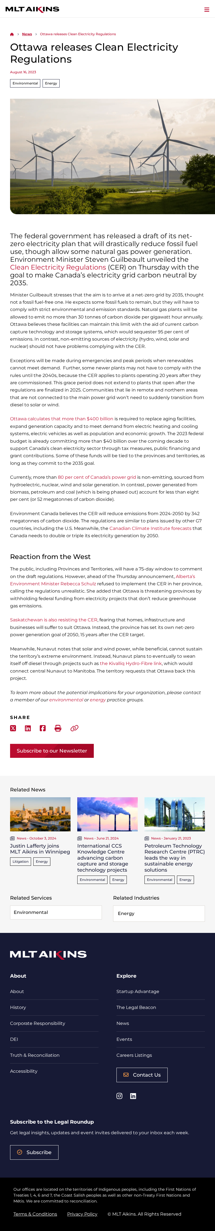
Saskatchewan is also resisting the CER (53, 619)
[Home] (12, 34)
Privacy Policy (82, 1214)
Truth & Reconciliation (35, 1055)
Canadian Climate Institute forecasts (150, 528)
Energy (51, 83)
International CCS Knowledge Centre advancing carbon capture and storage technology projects (102, 858)
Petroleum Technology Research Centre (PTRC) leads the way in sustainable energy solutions (174, 858)
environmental (66, 699)
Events (124, 1039)
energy (98, 699)
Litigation (21, 861)
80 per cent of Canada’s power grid (97, 477)
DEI (14, 1039)
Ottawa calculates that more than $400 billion (61, 418)
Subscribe (39, 1152)
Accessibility (24, 1071)
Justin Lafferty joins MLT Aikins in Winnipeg (40, 849)
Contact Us (147, 1075)
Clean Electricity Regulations (58, 267)
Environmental (25, 83)
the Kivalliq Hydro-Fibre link (131, 663)
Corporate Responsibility (37, 1023)
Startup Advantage (137, 991)
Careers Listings (134, 1055)
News (27, 34)
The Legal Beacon (136, 1007)
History (18, 1007)
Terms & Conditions (35, 1214)
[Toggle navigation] (206, 10)
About (17, 991)
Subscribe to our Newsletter (52, 751)
